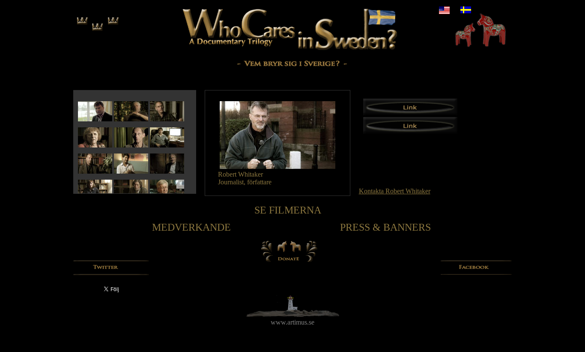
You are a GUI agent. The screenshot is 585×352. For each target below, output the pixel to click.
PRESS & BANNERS (385, 227)
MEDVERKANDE (191, 227)
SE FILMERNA (287, 210)
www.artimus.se (292, 322)
